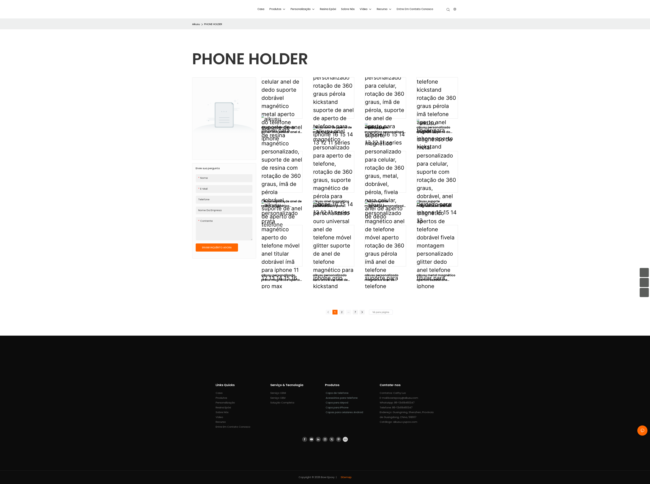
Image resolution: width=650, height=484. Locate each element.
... (349, 311)
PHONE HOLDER (213, 24)
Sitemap (346, 477)
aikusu (196, 24)
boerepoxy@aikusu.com (403, 398)
